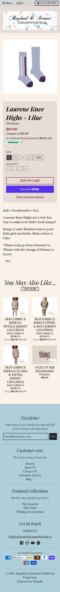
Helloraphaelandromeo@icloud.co (30, 536)
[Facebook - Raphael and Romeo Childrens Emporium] (22, 543)
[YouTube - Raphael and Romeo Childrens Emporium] (33, 543)
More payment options (30, 197)
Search (30, 463)
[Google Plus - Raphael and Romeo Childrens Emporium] (38, 543)
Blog (29, 479)
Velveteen (12, 123)
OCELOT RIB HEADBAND (44, 369)
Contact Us (30, 471)
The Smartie (30, 504)
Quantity (12, 164)
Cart (48, 3)
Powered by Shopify (30, 581)
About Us (30, 467)
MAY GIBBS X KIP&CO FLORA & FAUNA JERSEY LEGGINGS (15, 375)
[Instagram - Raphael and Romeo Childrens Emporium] (27, 543)
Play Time (30, 508)
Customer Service (30, 475)
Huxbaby (44, 374)
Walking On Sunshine (30, 511)
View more (30, 289)
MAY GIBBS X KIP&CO (15, 335)
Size (8, 152)
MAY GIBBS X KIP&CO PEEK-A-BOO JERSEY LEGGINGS (44, 325)
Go (53, 436)
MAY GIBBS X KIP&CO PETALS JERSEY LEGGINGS (15, 325)
